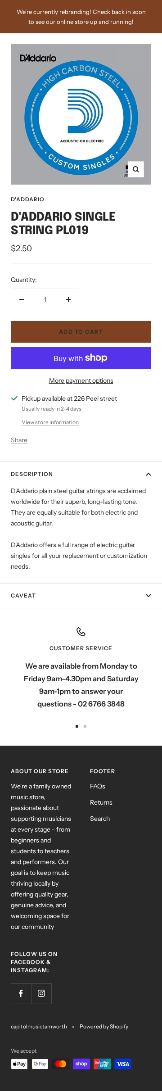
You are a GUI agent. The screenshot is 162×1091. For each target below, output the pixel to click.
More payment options (81, 380)
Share (19, 440)
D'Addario (28, 199)
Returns (101, 802)
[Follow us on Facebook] (21, 993)
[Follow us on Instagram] (41, 993)
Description (32, 474)
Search (100, 819)
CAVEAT (23, 595)
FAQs (97, 786)
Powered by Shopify (104, 1026)
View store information (50, 422)
